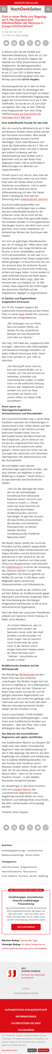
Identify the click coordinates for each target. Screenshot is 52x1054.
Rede (22, 314)
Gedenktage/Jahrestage (13, 850)
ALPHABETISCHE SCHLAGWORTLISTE (26, 1009)
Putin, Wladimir (9, 876)
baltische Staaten (10, 867)
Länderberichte (35, 850)
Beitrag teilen (6, 43)
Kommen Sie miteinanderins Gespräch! (33, 976)
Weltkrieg (43, 876)
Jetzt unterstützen (26, 927)
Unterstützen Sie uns (26, 2)
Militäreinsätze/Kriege (13, 855)
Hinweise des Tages (29, 940)
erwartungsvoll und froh (34, 199)
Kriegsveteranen (29, 867)
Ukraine (33, 876)
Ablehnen (32, 1050)
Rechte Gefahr (33, 855)
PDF (14, 43)
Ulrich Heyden (22, 35)
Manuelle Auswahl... (10, 1050)
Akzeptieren (43, 1050)
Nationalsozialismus (12, 871)
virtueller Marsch (21, 789)
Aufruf (26, 989)
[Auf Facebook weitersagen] (22, 45)
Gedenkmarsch (14, 567)
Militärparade (26, 674)
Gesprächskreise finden (26, 993)
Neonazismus (30, 871)
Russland (23, 876)
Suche (48, 9)
